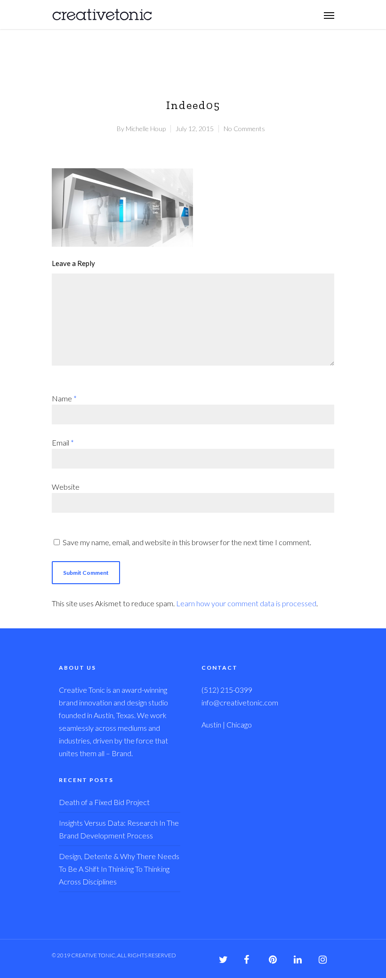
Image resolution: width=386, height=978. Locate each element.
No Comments (244, 129)
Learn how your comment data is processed (246, 603)
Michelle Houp (146, 129)
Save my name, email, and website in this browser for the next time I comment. (187, 542)
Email (63, 442)
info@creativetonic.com (239, 702)
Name (64, 398)
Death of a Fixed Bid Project (104, 802)
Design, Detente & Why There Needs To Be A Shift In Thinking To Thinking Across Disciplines (119, 869)
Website (66, 486)
